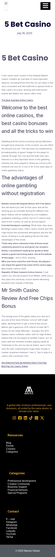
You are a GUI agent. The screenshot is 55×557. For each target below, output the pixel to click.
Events (10, 445)
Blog (8, 443)
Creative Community (19, 484)
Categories (12, 451)
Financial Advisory (18, 490)
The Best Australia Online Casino (17, 100)
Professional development (22, 481)
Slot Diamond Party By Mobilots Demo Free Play (24, 362)
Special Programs (17, 493)
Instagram (11, 522)
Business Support (17, 487)
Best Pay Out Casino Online (15, 366)
